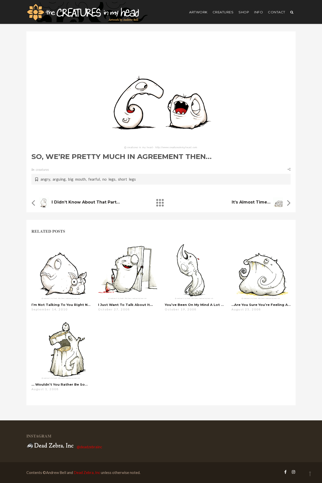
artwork (198, 12)
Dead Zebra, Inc (87, 472)
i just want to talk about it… (125, 305)
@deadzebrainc (89, 447)
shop (243, 12)
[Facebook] (285, 471)
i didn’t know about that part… (86, 202)
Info (258, 12)
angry (45, 179)
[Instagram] (292, 471)
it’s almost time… (251, 202)
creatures (223, 12)
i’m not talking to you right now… (63, 305)
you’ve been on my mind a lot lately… (200, 305)
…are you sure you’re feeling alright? (265, 305)
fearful (94, 179)
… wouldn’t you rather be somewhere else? (71, 384)
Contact (276, 12)
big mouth (77, 179)
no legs (108, 179)
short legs (127, 179)
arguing (59, 179)
